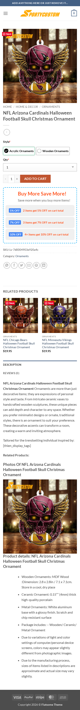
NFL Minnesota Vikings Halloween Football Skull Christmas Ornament (58, 343)
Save (8, 33)
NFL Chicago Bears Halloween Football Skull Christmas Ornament (19, 343)
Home (7, 106)
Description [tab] (12, 364)
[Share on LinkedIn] (43, 265)
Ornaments (51, 106)
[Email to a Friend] (29, 265)
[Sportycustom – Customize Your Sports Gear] (40, 13)
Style (6, 141)
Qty (6, 159)
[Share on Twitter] (21, 265)
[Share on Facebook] (14, 265)
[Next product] (6, 132)
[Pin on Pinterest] (36, 265)
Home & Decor (27, 106)
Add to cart (35, 178)
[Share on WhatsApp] (6, 265)
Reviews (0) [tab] (11, 373)
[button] (5, 13)
